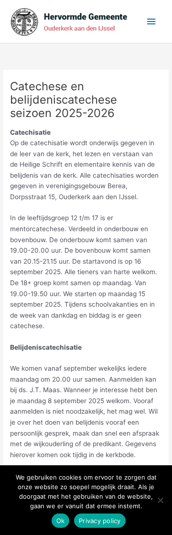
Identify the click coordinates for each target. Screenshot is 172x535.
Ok (60, 520)
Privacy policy (100, 520)
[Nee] (160, 500)
